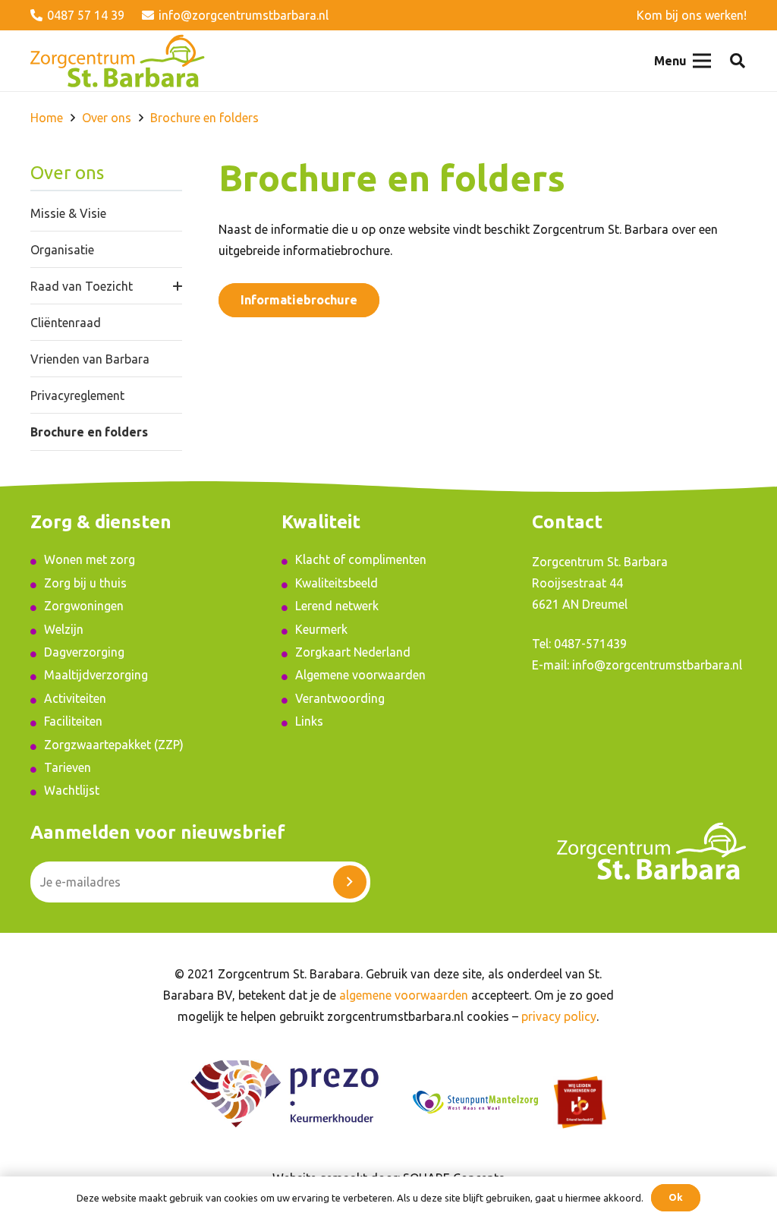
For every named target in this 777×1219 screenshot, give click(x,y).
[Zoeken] (737, 61)
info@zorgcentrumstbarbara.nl (657, 665)
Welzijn (63, 629)
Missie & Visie (68, 213)
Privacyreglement (77, 395)
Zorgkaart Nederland (353, 652)
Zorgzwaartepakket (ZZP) (114, 744)
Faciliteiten (73, 721)
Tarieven (67, 767)
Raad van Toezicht (81, 286)
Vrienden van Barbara (89, 359)
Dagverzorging (84, 652)
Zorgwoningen (84, 606)
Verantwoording (340, 698)
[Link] (117, 60)
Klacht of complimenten (360, 559)
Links (309, 721)
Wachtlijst (71, 790)
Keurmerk (321, 629)
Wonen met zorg (89, 559)
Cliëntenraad (65, 322)
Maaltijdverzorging (96, 675)
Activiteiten (75, 698)
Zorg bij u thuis (85, 583)
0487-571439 (590, 643)
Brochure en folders (89, 432)
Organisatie (62, 250)
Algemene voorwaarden (360, 675)
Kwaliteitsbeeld (336, 583)
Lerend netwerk (337, 606)
